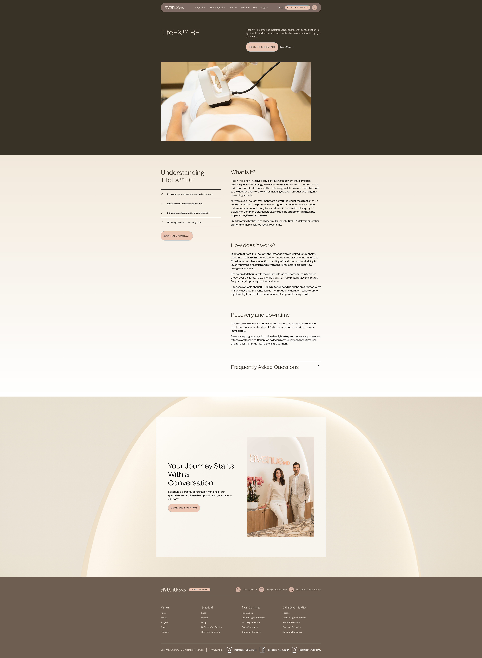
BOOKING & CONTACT (298, 7)
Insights (264, 7)
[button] (200, 7)
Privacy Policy (216, 650)
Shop (255, 7)
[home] (174, 7)
